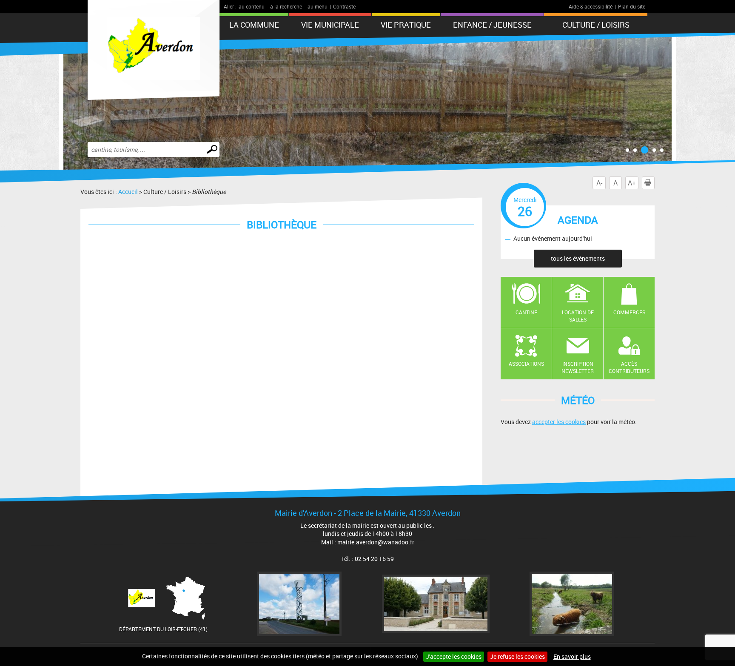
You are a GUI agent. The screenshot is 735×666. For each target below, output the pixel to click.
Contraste (344, 6)
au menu (318, 6)
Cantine (526, 312)
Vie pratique (406, 25)
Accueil (128, 192)
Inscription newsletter (577, 367)
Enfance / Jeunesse (492, 25)
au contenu (252, 6)
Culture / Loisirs (596, 25)
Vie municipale (330, 25)
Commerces (629, 312)
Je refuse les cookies (517, 656)
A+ (632, 183)
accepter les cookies (559, 422)
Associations (526, 363)
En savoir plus (572, 656)
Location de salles (578, 316)
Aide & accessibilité (590, 6)
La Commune (254, 25)
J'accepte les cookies (453, 656)
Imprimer (654, 183)
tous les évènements (578, 258)
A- (599, 183)
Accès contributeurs (629, 367)
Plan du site (631, 6)
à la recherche (286, 6)
